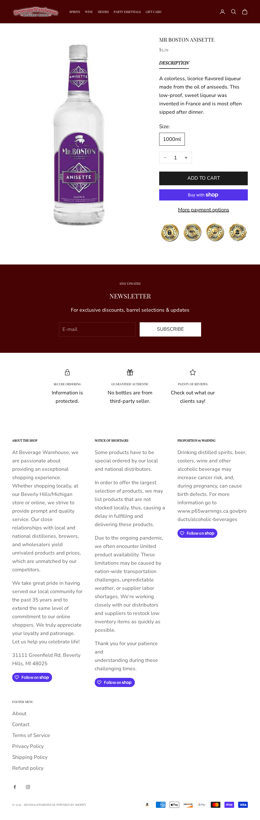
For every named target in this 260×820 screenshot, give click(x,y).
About (19, 713)
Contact (20, 724)
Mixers (103, 12)
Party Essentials (127, 12)
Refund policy (27, 768)
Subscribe (170, 329)
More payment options (203, 209)
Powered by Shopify (71, 805)
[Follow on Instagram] (27, 787)
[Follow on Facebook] (14, 787)
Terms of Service (31, 735)
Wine (89, 12)
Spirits (74, 12)
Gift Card (153, 12)
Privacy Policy (28, 746)
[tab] (174, 64)
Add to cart (203, 178)
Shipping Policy (29, 757)
